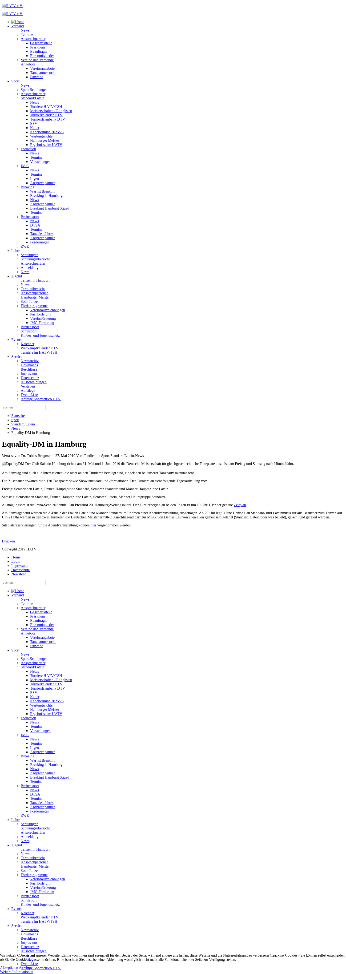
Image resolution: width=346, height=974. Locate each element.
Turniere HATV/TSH (46, 107)
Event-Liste (29, 395)
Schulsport (28, 331)
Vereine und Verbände (37, 60)
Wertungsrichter (42, 136)
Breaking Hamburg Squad (49, 208)
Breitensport (30, 217)
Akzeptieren (9, 968)
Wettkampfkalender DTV (40, 348)
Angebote (28, 64)
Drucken (8, 541)
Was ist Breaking (42, 191)
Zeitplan (240, 505)
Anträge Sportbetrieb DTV (41, 399)
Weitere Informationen (16, 972)
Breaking (27, 187)
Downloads (29, 365)
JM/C (25, 166)
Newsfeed (18, 574)
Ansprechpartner (33, 39)
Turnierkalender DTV (46, 115)
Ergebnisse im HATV (46, 145)
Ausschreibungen (34, 382)
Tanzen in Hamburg (35, 280)
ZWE (25, 246)
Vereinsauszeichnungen (47, 310)
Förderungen (39, 242)
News (25, 30)
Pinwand (36, 77)
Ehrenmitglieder (42, 56)
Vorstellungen (40, 162)
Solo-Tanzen (30, 301)
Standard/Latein (32, 98)
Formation (28, 149)
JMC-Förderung (42, 323)
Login (15, 561)
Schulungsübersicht (35, 259)
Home (15, 557)
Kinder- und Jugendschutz (40, 335)
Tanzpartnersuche (43, 73)
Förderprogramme (34, 306)
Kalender (27, 344)
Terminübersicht (33, 289)
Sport (15, 81)
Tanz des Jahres (41, 234)
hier (94, 525)
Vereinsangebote (42, 68)
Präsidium (37, 47)
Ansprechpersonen (34, 293)
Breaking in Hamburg (46, 196)
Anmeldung (29, 268)
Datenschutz (30, 378)
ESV (33, 123)
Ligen (34, 179)
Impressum (29, 374)
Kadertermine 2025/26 (47, 132)
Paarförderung (40, 314)
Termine (27, 34)
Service (16, 357)
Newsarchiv (30, 361)
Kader (34, 128)
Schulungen (29, 255)
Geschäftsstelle (41, 43)
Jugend (16, 276)
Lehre (15, 251)
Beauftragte (38, 51)
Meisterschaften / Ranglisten (51, 111)
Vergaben (28, 386)
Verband (17, 26)
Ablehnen (26, 968)
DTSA (35, 225)
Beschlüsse (29, 369)
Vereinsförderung (43, 318)
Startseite (18, 416)
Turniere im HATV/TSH (39, 352)
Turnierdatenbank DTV (47, 119)
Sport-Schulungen (34, 90)
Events (16, 340)
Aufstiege (28, 390)
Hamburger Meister (44, 140)
